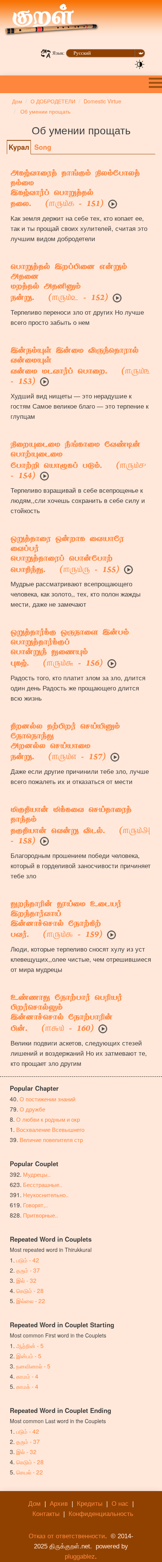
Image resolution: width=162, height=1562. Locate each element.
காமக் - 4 (27, 1386)
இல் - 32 (26, 1280)
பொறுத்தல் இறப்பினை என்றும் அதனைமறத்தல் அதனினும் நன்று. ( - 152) (69, 283)
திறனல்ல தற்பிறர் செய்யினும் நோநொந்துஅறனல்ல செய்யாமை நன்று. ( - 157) (65, 742)
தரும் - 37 (28, 1270)
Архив (59, 1503)
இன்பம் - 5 (28, 1355)
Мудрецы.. (36, 1174)
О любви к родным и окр (48, 1119)
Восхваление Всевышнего (50, 1129)
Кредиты (89, 1503)
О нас (120, 1503)
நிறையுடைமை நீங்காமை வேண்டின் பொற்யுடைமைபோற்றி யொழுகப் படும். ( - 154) (78, 461)
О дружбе (32, 1109)
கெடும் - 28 (30, 1290)
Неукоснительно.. (46, 1194)
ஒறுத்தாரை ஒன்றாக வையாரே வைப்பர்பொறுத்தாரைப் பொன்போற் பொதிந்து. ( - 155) (67, 555)
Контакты (46, 1513)
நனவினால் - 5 (33, 1366)
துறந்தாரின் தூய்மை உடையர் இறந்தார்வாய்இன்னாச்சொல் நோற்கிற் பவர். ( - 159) (66, 920)
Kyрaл (19, 147)
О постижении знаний (47, 1099)
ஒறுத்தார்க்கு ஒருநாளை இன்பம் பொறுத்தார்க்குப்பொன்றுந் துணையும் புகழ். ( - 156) (70, 648)
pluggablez (80, 1556)
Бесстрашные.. (42, 1184)
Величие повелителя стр (51, 1139)
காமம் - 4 (27, 1376)
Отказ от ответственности (67, 1536)
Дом (34, 1503)
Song (42, 147)
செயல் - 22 (29, 1472)
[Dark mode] (139, 64)
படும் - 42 (27, 1260)
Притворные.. (40, 1215)
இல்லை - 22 (30, 1300)
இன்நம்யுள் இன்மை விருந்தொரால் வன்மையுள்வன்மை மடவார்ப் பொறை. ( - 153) (80, 367)
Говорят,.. (35, 1205)
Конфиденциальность (101, 1513)
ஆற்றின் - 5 (30, 1345)
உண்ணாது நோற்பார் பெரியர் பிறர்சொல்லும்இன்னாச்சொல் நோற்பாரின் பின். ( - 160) (66, 1014)
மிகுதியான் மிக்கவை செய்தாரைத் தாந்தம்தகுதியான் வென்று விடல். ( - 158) (80, 826)
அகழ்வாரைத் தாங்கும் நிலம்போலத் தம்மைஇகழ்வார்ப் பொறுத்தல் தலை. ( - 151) (75, 189)
